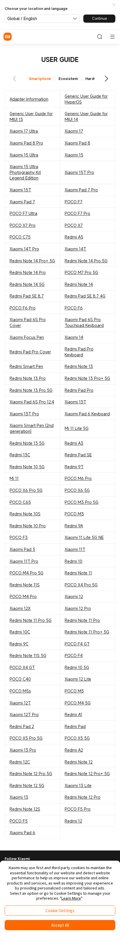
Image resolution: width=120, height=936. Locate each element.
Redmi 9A (74, 525)
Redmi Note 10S (25, 514)
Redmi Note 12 (79, 762)
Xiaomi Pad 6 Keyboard (87, 414)
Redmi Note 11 (78, 573)
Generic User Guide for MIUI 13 (31, 116)
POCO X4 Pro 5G (81, 585)
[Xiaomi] (7, 37)
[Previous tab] (14, 78)
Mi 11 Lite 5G (77, 428)
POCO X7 (74, 225)
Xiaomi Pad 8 (77, 143)
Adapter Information (29, 99)
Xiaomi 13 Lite (78, 785)
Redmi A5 (74, 237)
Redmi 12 (73, 821)
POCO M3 (74, 514)
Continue (99, 18)
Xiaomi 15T (20, 190)
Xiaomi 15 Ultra (24, 155)
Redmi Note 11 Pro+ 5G (87, 632)
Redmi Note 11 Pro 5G (31, 620)
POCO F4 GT (77, 644)
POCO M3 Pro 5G (81, 502)
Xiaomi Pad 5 (22, 549)
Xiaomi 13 (19, 797)
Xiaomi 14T (75, 249)
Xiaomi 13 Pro (23, 750)
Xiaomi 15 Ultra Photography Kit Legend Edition (25, 172)
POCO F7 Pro (77, 213)
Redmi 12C (20, 762)
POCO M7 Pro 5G (81, 272)
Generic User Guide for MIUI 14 (86, 116)
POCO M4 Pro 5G (26, 573)
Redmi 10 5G (77, 667)
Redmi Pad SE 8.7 (27, 296)
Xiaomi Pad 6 (22, 832)
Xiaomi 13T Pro (24, 414)
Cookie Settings (60, 910)
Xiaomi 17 (74, 131)
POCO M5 (74, 691)
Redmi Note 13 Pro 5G (31, 390)
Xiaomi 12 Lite (78, 679)
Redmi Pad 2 (22, 726)
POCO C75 (20, 237)
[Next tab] (106, 78)
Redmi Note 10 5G (27, 466)
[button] (114, 5)
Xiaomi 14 (74, 337)
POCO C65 (20, 502)
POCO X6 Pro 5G (26, 490)
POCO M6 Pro (78, 478)
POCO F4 (74, 655)
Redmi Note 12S (25, 809)
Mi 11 (14, 478)
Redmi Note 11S (25, 585)
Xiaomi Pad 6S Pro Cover (28, 322)
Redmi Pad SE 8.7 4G (85, 296)
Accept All (60, 925)
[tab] (40, 78)
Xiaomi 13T (75, 402)
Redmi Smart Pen (26, 366)
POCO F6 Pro (23, 308)
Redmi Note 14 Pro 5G (86, 261)
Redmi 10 (73, 561)
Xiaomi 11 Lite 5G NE (84, 537)
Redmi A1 (73, 714)
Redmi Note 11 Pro (82, 620)
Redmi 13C (20, 455)
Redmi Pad (75, 726)
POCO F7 (73, 201)
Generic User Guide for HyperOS (86, 99)
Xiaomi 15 (74, 155)
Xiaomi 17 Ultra (24, 131)
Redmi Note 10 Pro (28, 525)
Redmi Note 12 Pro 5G (31, 773)
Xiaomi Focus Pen (27, 337)
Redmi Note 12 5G (27, 785)
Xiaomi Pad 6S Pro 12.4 (32, 402)
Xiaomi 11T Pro (24, 561)
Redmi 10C (20, 632)
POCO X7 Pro (23, 225)
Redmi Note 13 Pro (28, 378)
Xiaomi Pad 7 (22, 201)
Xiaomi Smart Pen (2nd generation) (32, 428)
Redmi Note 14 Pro (28, 272)
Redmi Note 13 (79, 366)
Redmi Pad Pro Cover (30, 352)
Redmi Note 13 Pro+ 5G (87, 378)
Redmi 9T (74, 466)
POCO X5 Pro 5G (26, 738)
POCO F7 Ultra (23, 213)
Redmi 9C (19, 644)
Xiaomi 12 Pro (78, 608)
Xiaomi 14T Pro (24, 249)
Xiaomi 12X (20, 608)
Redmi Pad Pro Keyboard (79, 351)
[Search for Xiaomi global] (99, 37)
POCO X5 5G (77, 738)
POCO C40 (20, 679)
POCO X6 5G (77, 490)
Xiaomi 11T (75, 549)
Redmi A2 (74, 750)
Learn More (71, 898)
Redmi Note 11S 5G (28, 655)
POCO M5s (20, 691)
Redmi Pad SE (78, 455)
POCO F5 (19, 821)
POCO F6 (74, 308)
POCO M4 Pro (23, 596)
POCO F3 (19, 537)
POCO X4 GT (22, 667)
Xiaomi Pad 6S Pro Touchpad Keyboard (84, 322)
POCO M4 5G (78, 703)
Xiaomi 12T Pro (24, 714)
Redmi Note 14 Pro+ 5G (32, 261)
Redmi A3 (74, 443)
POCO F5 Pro (78, 809)
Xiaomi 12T (20, 703)
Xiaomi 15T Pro (79, 172)
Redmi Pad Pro (79, 390)
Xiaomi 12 (74, 596)
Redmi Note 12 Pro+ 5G (87, 773)
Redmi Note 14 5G (27, 284)
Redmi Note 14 (79, 284)
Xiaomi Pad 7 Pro (81, 190)
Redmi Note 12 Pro (82, 797)
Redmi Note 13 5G (27, 443)
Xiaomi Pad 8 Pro (26, 143)
